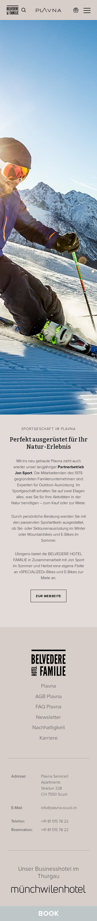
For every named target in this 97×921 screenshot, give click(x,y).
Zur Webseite (48, 596)
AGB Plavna (48, 696)
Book (48, 913)
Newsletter (48, 717)
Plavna (48, 686)
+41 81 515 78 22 (54, 821)
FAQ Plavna (48, 707)
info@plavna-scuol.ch (59, 807)
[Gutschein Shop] (76, 12)
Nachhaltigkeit (48, 727)
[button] (7, 207)
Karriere (49, 738)
